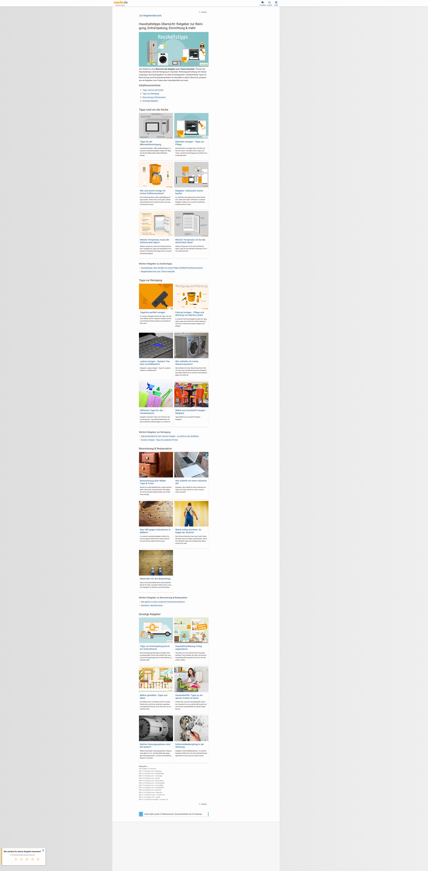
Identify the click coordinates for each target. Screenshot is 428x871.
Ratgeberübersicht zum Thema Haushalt (158, 271)
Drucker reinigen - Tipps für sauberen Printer (159, 440)
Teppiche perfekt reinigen (152, 312)
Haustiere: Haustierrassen (152, 605)
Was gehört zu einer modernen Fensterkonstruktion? (163, 602)
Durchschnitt (27, 862)
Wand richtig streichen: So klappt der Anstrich (188, 531)
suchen (269, 5)
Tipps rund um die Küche (153, 90)
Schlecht (21, 861)
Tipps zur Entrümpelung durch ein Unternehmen (155, 647)
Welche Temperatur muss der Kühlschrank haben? (154, 241)
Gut (33, 861)
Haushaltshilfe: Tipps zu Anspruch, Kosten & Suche (189, 696)
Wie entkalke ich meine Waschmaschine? (186, 362)
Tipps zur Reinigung (151, 93)
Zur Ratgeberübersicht (150, 15)
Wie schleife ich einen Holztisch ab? (191, 482)
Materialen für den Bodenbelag (155, 578)
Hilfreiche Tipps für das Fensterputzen (151, 411)
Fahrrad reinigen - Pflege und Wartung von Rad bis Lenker (189, 313)
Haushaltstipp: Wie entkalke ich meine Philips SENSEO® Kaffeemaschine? (172, 268)
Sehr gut (38, 861)
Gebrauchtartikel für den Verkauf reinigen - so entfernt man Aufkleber (170, 436)
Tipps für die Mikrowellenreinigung (150, 143)
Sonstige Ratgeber (150, 101)
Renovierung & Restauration (154, 97)
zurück (204, 12)
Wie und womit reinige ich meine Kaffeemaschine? (153, 192)
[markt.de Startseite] (121, 2)
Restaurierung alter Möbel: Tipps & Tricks (153, 482)
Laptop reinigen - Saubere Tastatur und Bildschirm (155, 362)
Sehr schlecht (15, 862)
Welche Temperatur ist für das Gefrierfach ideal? (190, 241)
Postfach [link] (263, 5)
